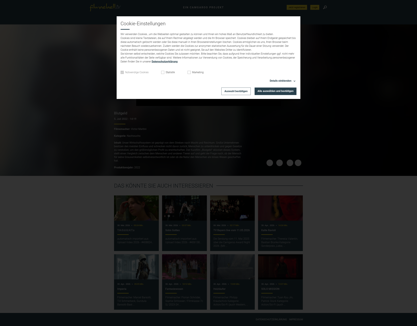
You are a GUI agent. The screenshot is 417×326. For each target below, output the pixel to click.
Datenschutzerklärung (165, 61)
